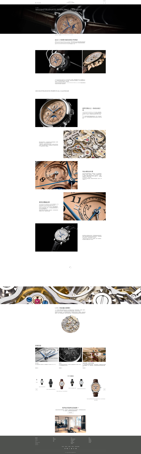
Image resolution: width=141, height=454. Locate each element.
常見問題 (90, 442)
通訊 (53, 441)
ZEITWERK (36, 443)
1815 (36, 441)
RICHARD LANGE (37, 442)
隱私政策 (66, 446)
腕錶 (36, 2)
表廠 (38, 2)
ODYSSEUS (36, 444)
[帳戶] (103, 3)
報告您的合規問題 (77, 446)
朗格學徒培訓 (72, 442)
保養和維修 (90, 441)
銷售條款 (73, 446)
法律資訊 (63, 446)
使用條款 (69, 446)
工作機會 (72, 441)
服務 (40, 2)
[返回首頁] (70, 2)
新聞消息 (72, 443)
